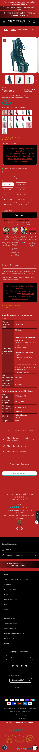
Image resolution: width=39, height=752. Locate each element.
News (6, 594)
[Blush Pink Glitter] (4, 131)
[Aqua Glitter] (4, 119)
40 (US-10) (22, 194)
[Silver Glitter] (23, 112)
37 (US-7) (8, 189)
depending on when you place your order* (21, 158)
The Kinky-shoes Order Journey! (16, 579)
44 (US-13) (8, 204)
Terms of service (15, 711)
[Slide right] (36, 80)
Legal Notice (9, 638)
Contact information (16, 715)
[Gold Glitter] (4, 112)
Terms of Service (10, 624)
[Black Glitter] (29, 119)
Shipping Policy (10, 629)
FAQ (5, 604)
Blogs (6, 574)
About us (7, 584)
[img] (19, 497)
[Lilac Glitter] (29, 125)
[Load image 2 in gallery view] (19, 79)
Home (6, 30)
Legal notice (27, 715)
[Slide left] (2, 80)
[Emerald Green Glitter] (17, 125)
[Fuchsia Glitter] (23, 119)
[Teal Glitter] (29, 112)
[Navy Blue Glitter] (10, 112)
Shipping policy (26, 711)
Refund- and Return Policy (14, 633)
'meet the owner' (20, 224)
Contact (7, 643)
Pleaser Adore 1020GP (26, 30)
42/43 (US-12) (25, 199)
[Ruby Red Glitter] (17, 112)
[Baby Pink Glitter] (10, 119)
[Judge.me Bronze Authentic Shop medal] (9, 739)
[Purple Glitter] (17, 119)
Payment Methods (11, 599)
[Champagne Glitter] (10, 125)
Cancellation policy (20, 718)
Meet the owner (10, 589)
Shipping (13, 97)
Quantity (4, 172)
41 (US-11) (8, 199)
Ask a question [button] (19, 473)
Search (7, 609)
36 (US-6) (21, 184)
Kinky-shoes (11, 708)
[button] (4, 21)
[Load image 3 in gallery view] (29, 79)
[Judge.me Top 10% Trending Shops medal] (30, 739)
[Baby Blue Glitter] (4, 125)
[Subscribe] (30, 657)
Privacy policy (32, 708)
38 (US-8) (22, 189)
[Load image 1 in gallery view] (9, 79)
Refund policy (22, 708)
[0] (35, 748)
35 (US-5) (8, 184)
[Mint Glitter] (23, 125)
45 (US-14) (22, 204)
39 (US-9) (9, 194)
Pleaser (13, 30)
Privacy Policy (9, 619)
